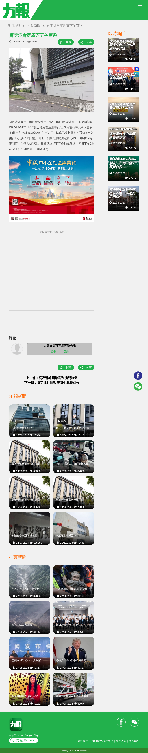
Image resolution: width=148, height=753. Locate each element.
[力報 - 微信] (138, 386)
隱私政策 (121, 740)
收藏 (68, 42)
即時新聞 (33, 25)
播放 (63, 421)
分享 (89, 42)
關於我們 (83, 740)
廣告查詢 (134, 740)
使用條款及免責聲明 (102, 740)
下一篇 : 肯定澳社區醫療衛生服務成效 (51, 382)
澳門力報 (13, 25)
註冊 (53, 351)
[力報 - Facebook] (138, 375)
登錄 (66, 351)
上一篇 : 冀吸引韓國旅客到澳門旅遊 (52, 378)
